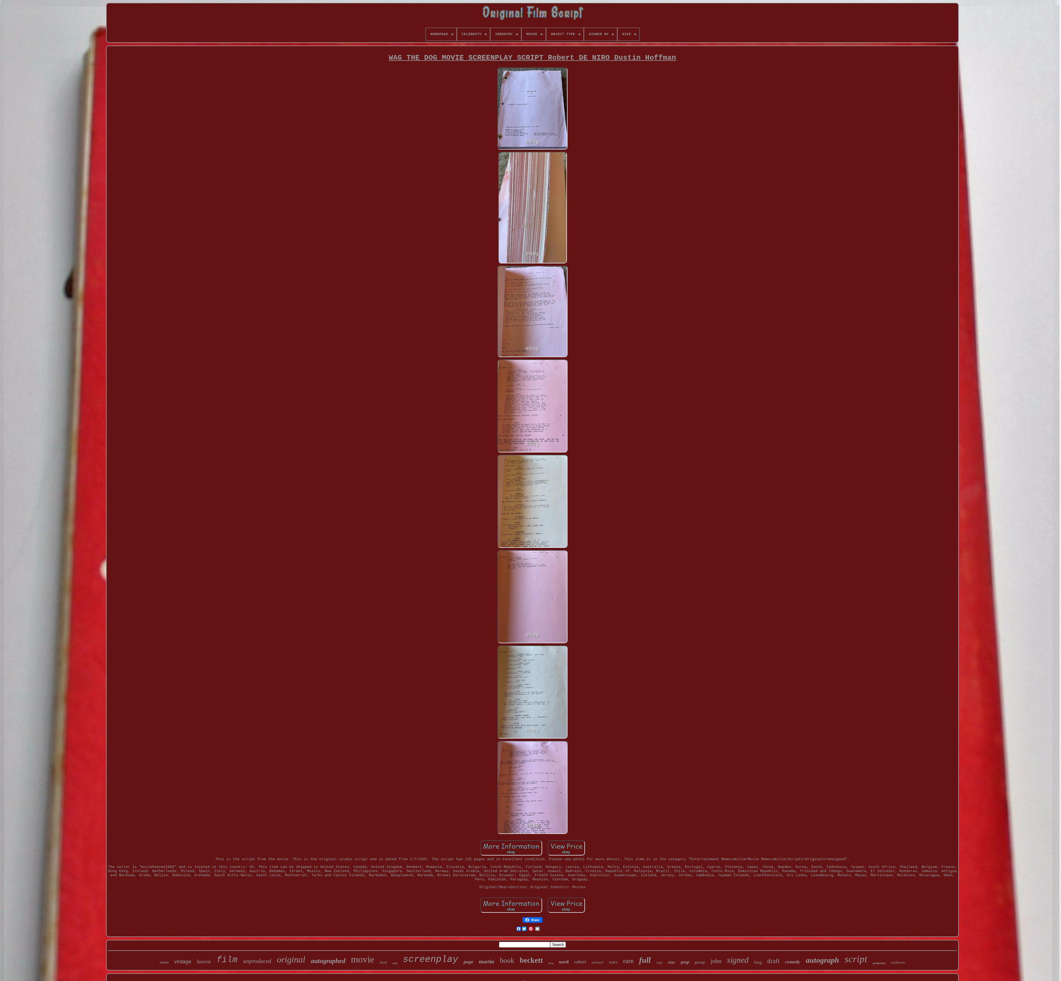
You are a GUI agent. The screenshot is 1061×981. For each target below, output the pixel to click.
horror (204, 961)
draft (773, 961)
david (383, 962)
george (700, 962)
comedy (792, 961)
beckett (531, 960)
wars (613, 962)
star (671, 962)
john (716, 961)
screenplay (430, 959)
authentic (898, 962)
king (758, 962)
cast (394, 963)
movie (362, 959)
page (468, 961)
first (550, 963)
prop (685, 962)
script (856, 959)
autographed (328, 960)
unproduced (257, 961)
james (164, 962)
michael (597, 962)
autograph (822, 960)
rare (628, 960)
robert (580, 961)
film (227, 960)
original (291, 959)
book (507, 960)
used (564, 961)
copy (659, 962)
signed (738, 959)
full (645, 960)
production (879, 963)
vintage (182, 961)
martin (486, 961)
